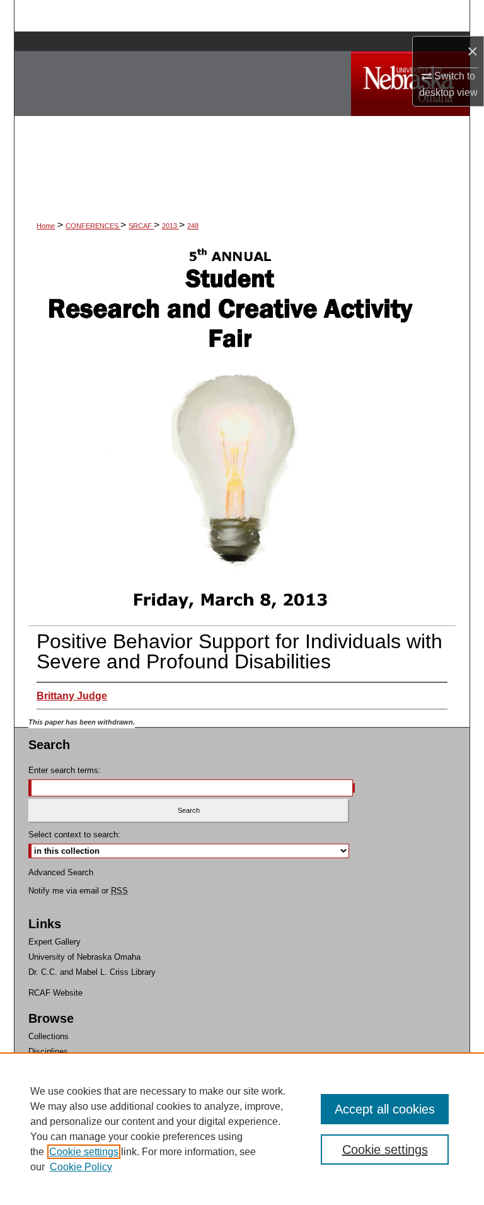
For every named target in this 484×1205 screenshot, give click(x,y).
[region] (242, 1128)
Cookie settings (83, 1151)
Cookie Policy (81, 1166)
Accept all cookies (385, 1109)
